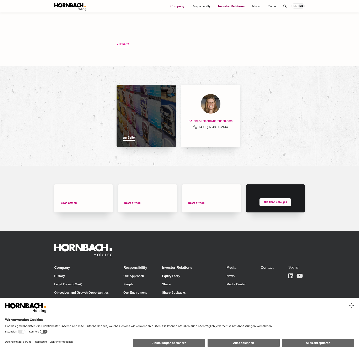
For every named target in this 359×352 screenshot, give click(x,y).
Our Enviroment (135, 292)
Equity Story (171, 276)
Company (177, 6)
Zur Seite (123, 44)
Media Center (236, 284)
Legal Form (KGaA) (68, 284)
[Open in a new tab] (290, 276)
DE (295, 5)
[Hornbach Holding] (70, 7)
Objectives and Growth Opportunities (81, 292)
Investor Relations (231, 6)
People (128, 284)
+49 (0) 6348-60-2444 (213, 127)
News (230, 276)
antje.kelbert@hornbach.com (213, 121)
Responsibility (201, 6)
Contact (273, 6)
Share (166, 284)
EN (301, 5)
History (59, 276)
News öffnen (68, 203)
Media (256, 6)
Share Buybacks (174, 292)
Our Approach (133, 276)
